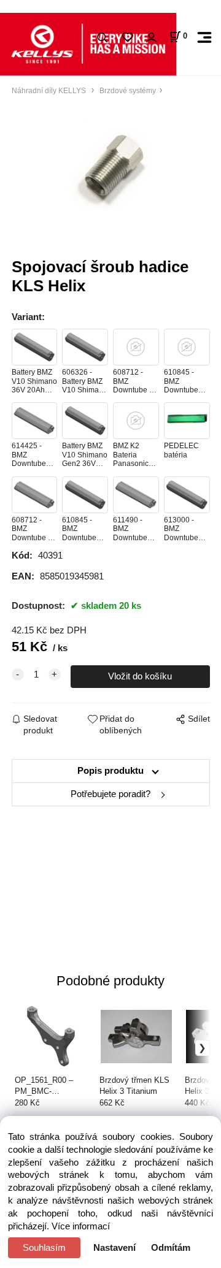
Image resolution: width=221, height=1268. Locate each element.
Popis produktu (110, 771)
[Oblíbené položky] (127, 37)
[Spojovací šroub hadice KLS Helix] (111, 170)
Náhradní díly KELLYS (50, 90)
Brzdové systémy (127, 90)
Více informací (81, 1226)
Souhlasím (44, 1248)
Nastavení (114, 1248)
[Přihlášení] (151, 37)
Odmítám (170, 1248)
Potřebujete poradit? (110, 794)
